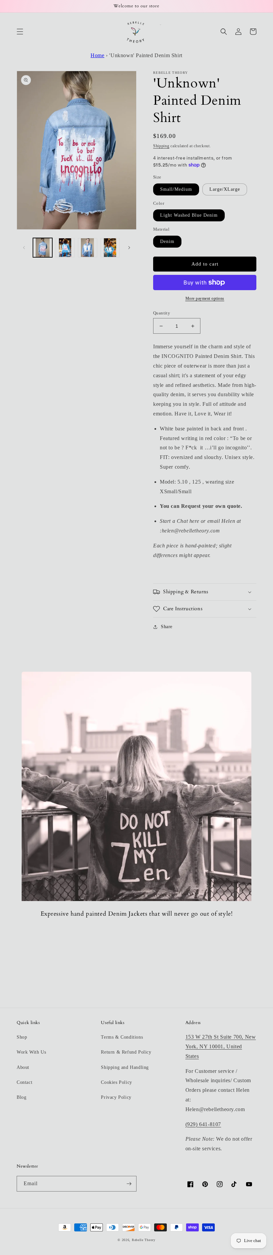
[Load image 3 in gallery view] (87, 247)
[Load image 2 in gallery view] (65, 247)
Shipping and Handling (125, 1067)
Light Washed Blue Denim (189, 215)
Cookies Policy (116, 1082)
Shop (22, 1037)
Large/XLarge (224, 189)
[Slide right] (129, 247)
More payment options (204, 298)
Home (97, 55)
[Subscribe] (129, 1184)
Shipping (161, 146)
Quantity (161, 312)
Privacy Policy (116, 1097)
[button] (20, 31)
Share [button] (166, 626)
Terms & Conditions (122, 1037)
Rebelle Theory (143, 1240)
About (23, 1067)
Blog (21, 1097)
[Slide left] (24, 247)
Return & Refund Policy (126, 1052)
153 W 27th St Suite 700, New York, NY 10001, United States (220, 1046)
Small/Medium (176, 189)
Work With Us (31, 1052)
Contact (24, 1082)
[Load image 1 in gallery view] (42, 247)
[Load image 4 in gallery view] (110, 247)
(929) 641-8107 (203, 1124)
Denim (167, 241)
